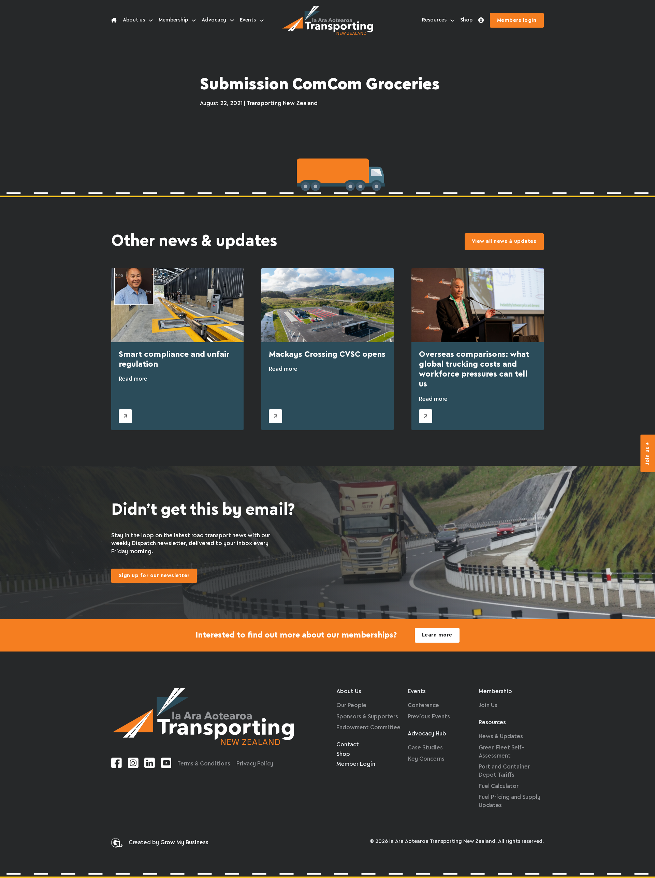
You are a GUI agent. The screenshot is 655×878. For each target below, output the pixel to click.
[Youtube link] (166, 764)
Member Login (355, 764)
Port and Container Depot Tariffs (504, 771)
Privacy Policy (254, 763)
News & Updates (501, 736)
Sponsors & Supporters (367, 716)
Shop (466, 20)
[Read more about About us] (114, 20)
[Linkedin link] (149, 764)
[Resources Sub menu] (452, 20)
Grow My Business (184, 842)
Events (248, 20)
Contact (347, 744)
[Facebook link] (116, 764)
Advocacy (214, 20)
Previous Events (429, 716)
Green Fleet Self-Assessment (501, 752)
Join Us (488, 705)
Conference (423, 705)
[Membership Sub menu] (193, 20)
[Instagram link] (133, 764)
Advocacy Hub (427, 733)
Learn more (437, 635)
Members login (517, 20)
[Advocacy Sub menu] (232, 20)
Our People (351, 705)
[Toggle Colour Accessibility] (481, 20)
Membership (173, 20)
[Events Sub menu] (261, 20)
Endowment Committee (368, 727)
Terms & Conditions (203, 763)
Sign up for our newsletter (154, 575)
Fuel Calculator (499, 786)
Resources (434, 20)
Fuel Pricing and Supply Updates (509, 801)
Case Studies (425, 747)
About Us (348, 691)
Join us (647, 456)
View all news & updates (504, 241)
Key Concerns (426, 759)
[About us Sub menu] (150, 20)
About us (134, 20)
